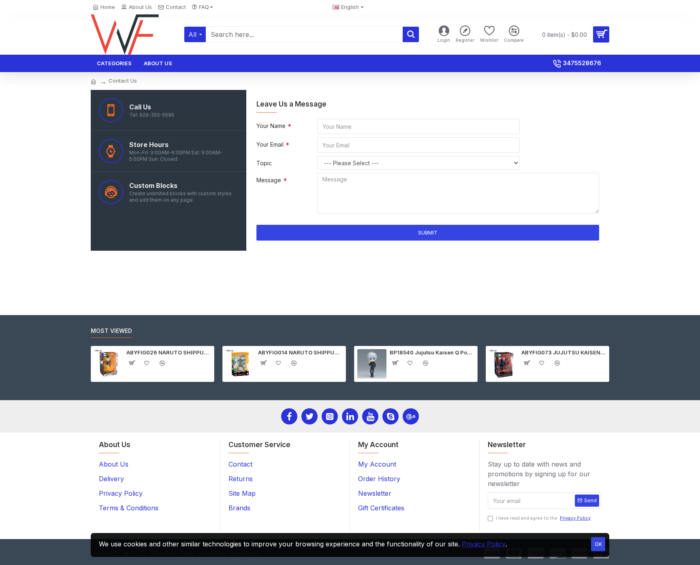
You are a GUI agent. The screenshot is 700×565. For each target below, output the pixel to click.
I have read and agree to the (543, 518)
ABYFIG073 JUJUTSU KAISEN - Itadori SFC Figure (563, 352)
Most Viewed (111, 330)
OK (598, 544)
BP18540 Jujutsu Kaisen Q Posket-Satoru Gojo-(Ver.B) (432, 352)
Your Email (270, 144)
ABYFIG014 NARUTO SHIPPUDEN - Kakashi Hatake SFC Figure (300, 352)
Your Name (271, 125)
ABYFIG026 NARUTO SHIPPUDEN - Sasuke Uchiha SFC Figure (168, 352)
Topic (264, 163)
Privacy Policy (484, 544)
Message (268, 180)
